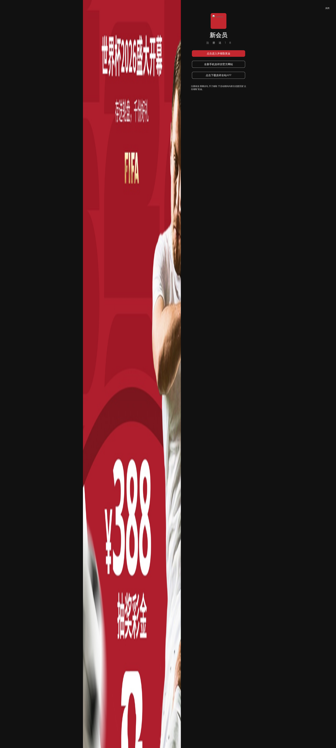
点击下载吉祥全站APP (218, 75)
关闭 (327, 8)
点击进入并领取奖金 (218, 53)
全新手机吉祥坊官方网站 (218, 64)
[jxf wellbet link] (132, 373)
